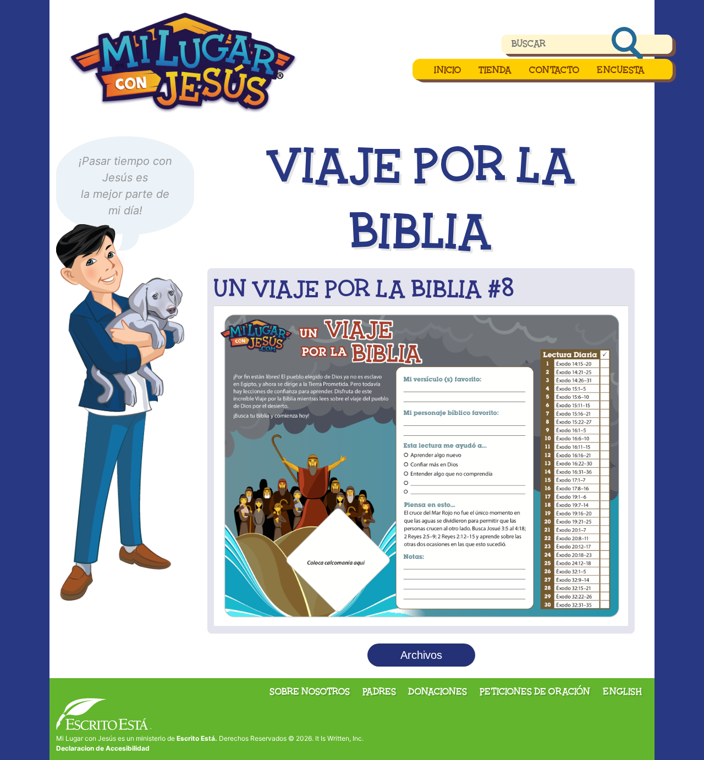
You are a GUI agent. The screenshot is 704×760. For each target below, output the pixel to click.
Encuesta (621, 69)
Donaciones (437, 691)
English (622, 691)
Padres (379, 691)
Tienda (495, 69)
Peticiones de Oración (535, 691)
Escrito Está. (197, 738)
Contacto (554, 69)
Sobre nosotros (310, 691)
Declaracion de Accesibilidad (103, 748)
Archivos (421, 655)
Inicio (447, 69)
